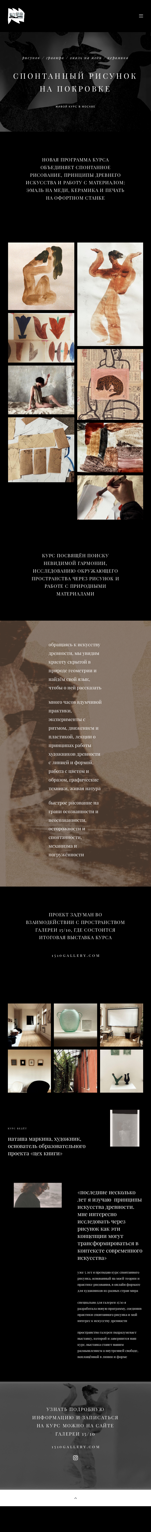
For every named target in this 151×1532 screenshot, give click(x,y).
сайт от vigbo (75, 1523)
